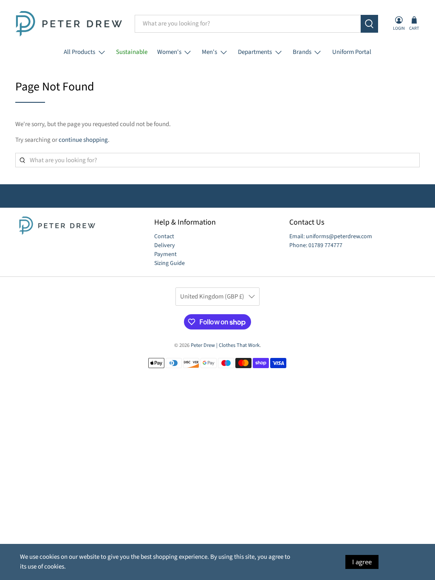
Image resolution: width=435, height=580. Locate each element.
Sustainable (131, 52)
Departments (255, 52)
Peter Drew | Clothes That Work (225, 345)
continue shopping (83, 139)
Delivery (164, 245)
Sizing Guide (169, 263)
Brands (302, 52)
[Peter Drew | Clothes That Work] (69, 24)
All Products (79, 52)
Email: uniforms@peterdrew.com (330, 236)
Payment (165, 254)
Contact (164, 236)
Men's (209, 52)
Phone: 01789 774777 (315, 245)
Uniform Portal (351, 52)
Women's (169, 52)
